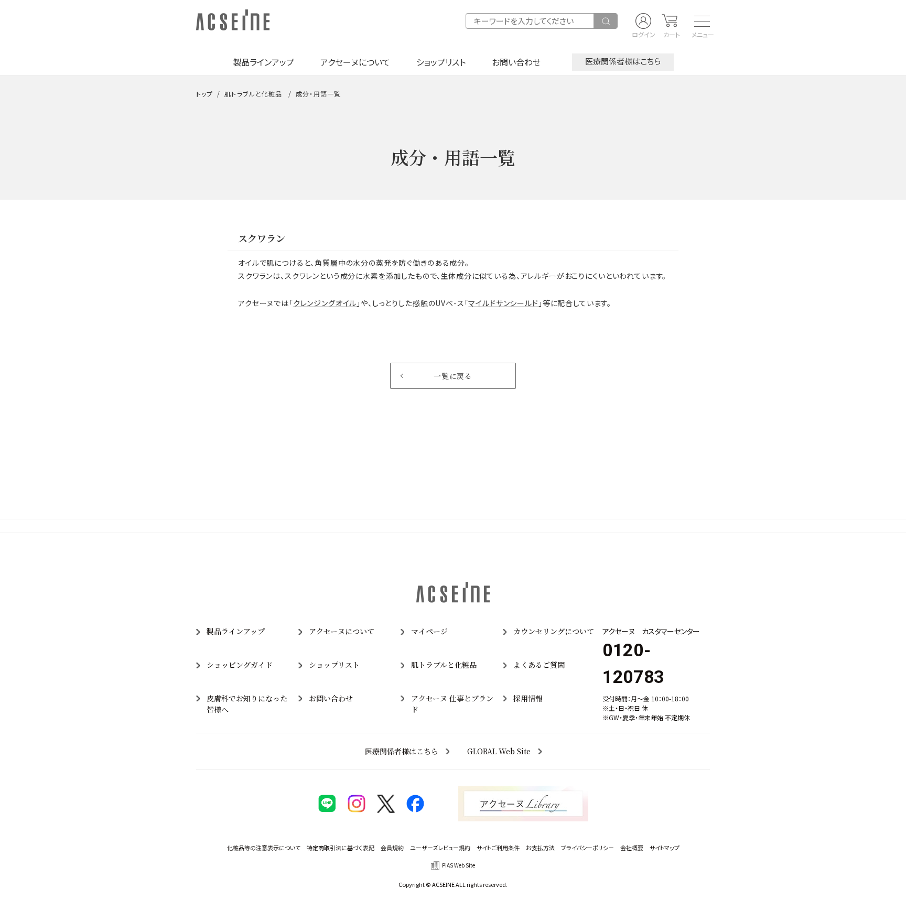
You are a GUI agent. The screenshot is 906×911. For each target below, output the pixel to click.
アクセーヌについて (355, 62)
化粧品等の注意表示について (263, 847)
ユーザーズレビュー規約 (440, 847)
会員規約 (392, 847)
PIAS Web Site (458, 865)
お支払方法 (540, 847)
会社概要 (631, 847)
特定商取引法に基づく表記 (340, 847)
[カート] (669, 21)
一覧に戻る (453, 376)
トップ (204, 93)
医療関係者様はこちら (623, 61)
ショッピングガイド (240, 664)
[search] (605, 21)
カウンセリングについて (553, 631)
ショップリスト (441, 62)
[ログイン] (643, 21)
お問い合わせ (516, 62)
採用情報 (528, 698)
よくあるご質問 (539, 664)
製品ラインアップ (263, 62)
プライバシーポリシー (587, 847)
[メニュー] (699, 21)
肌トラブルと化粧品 (253, 93)
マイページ (429, 631)
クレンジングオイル (325, 303)
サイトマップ (665, 847)
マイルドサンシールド (503, 303)
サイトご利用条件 (498, 847)
